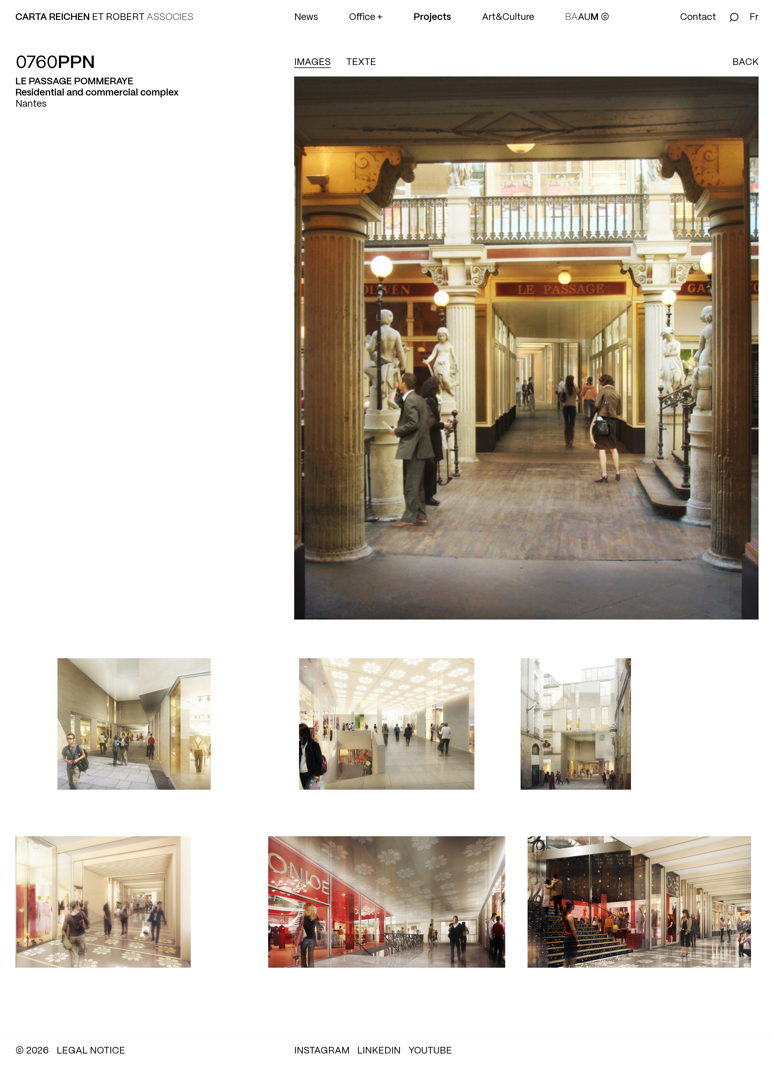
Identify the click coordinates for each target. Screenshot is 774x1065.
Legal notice (91, 1051)
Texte (361, 62)
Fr (754, 17)
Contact (698, 17)
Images (312, 62)
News (306, 17)
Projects (432, 17)
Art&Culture (508, 17)
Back (745, 62)
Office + (365, 17)
